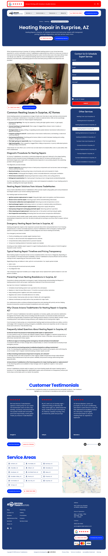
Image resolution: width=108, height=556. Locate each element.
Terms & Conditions (76, 552)
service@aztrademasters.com (83, 526)
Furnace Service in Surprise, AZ (86, 145)
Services (9, 521)
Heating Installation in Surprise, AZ (85, 137)
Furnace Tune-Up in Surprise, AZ (86, 141)
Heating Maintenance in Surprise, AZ (85, 133)
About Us (63, 13)
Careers (22, 518)
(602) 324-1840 (78, 524)
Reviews (9, 515)
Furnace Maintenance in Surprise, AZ (85, 158)
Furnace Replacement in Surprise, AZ (85, 149)
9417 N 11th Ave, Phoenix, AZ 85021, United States (81, 506)
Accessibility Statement (89, 552)
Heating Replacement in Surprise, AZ (85, 125)
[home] (16, 13)
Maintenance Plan (12, 518)
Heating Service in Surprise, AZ (85, 120)
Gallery (22, 512)
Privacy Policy (65, 552)
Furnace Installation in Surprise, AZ (86, 162)
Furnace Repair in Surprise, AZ (85, 153)
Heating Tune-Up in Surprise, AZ (86, 116)
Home (41, 21)
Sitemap (99, 552)
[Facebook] (95, 4)
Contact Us (10, 512)
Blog (8, 510)
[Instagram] (98, 4)
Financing (22, 510)
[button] (29, 13)
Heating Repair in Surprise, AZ (85, 129)
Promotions (23, 515)
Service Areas (24, 521)
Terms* (82, 99)
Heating (47, 21)
